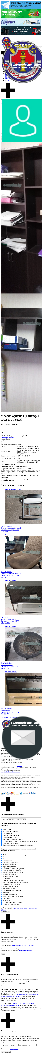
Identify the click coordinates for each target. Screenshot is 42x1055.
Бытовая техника (8, 859)
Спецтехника (7, 833)
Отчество (22, 984)
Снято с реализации (7, 438)
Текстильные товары (10, 894)
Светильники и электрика (12, 884)
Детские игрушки (9, 888)
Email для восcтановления (9, 1045)
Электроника (7, 861)
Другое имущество (9, 837)
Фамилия (4, 981)
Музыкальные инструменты (12, 902)
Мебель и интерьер (9, 865)
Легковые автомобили (10, 831)
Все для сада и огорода (10, 886)
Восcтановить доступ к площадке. (23, 945)
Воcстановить (6, 1052)
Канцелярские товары (10, 876)
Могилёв (18, 771)
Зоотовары (6, 898)
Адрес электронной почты (9, 937)
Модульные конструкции (11, 904)
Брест (2, 771)
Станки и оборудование (11, 835)
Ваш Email (4, 819)
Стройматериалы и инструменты (14, 880)
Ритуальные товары (9, 874)
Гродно (14, 771)
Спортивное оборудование (12, 890)
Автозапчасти (7, 892)
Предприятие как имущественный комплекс (18, 845)
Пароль (3, 939)
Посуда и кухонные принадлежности (15, 882)
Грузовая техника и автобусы (13, 839)
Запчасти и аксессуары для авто (13, 869)
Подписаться (5, 911)
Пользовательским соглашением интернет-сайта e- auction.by (17, 1004)
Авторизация (14, 1049)
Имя (27, 981)
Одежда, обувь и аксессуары (12, 870)
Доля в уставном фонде (11, 843)
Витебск (6, 771)
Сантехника (7, 878)
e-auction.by (20, 766)
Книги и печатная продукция (13, 896)
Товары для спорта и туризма (13, 872)
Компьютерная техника (11, 857)
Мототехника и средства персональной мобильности (20, 841)
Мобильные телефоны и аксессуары (15, 855)
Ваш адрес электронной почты (11, 979)
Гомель (10, 771)
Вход (3, 954)
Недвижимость (8, 829)
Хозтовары (6, 900)
